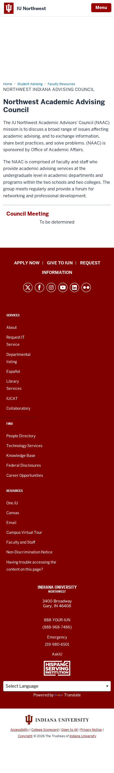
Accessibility (19, 730)
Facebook (39, 287)
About (11, 327)
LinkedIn (74, 287)
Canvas (12, 512)
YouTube (63, 287)
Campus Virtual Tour (24, 532)
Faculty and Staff (20, 542)
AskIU (57, 654)
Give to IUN (60, 263)
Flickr (86, 287)
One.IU (12, 503)
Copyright (25, 736)
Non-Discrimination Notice (29, 552)
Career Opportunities (24, 475)
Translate (72, 695)
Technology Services (24, 445)
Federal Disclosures (23, 465)
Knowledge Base (20, 455)
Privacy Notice (91, 730)
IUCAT (12, 398)
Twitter (28, 287)
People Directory (21, 436)
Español (13, 371)
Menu (101, 7)
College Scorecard (45, 730)
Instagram (51, 287)
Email (11, 522)
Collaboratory (18, 408)
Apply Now (27, 263)
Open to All (69, 730)
